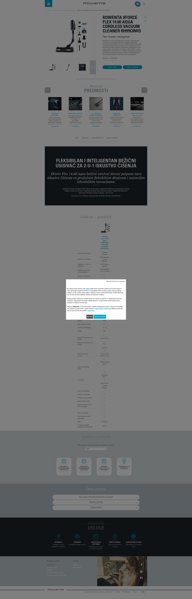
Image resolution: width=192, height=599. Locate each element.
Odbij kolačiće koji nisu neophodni (115, 281)
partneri (88, 289)
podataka (108, 291)
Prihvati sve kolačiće (100, 316)
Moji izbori (90, 316)
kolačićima (91, 310)
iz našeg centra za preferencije (102, 308)
